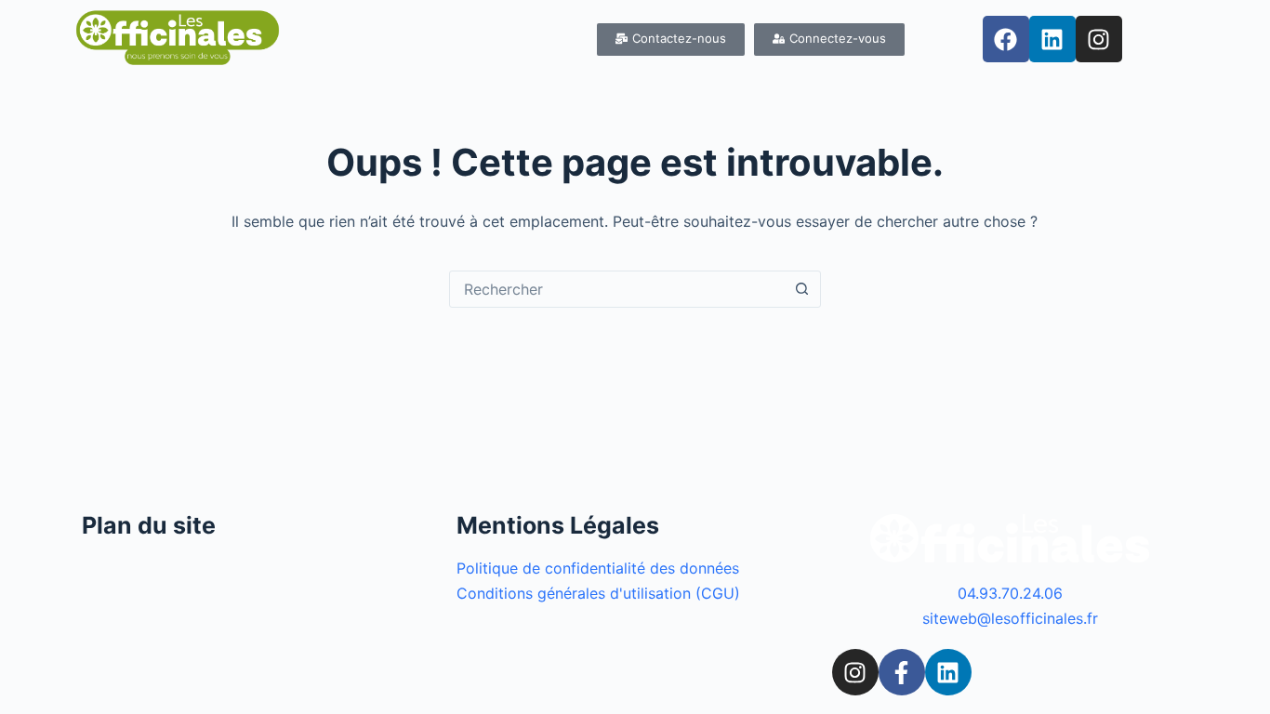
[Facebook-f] (902, 672)
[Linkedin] (1052, 39)
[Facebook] (1006, 39)
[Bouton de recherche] (802, 289)
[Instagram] (1099, 39)
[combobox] (617, 289)
